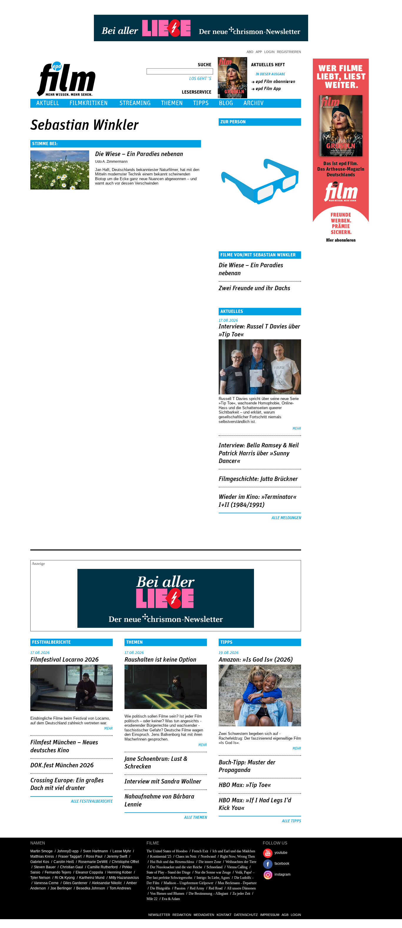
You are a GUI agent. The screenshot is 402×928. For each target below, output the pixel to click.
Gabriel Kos (39, 862)
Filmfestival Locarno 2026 (64, 660)
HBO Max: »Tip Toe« (245, 785)
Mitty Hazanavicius (124, 878)
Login (269, 52)
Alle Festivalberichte (92, 801)
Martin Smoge (41, 851)
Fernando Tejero (58, 872)
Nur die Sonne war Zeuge (213, 872)
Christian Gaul (71, 867)
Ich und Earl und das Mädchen (233, 851)
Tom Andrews (120, 888)
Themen (172, 103)
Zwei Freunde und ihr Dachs (254, 288)
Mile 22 (152, 899)
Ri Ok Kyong (65, 878)
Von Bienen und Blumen (167, 894)
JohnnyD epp (68, 851)
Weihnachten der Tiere (240, 862)
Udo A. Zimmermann (111, 162)
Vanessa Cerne (46, 883)
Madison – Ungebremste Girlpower (188, 883)
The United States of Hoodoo (167, 851)
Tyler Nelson (40, 878)
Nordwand (208, 856)
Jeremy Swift (117, 856)
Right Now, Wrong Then (237, 856)
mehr (297, 428)
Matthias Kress (42, 856)
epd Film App (268, 88)
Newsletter (159, 915)
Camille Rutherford (102, 867)
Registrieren (289, 52)
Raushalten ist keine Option (160, 660)
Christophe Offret (125, 862)
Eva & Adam (171, 899)
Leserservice (196, 92)
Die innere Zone (210, 862)
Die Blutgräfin (160, 888)
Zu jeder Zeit (241, 894)
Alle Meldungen (286, 518)
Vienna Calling (237, 867)
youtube (281, 853)
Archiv (253, 103)
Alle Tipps (291, 821)
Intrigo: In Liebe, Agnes (213, 878)
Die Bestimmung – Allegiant (208, 894)
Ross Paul (94, 856)
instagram (282, 874)
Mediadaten (204, 915)
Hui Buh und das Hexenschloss (172, 862)
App (259, 52)
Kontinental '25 (160, 856)
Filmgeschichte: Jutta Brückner (258, 479)
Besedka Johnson (90, 888)
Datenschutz (246, 915)
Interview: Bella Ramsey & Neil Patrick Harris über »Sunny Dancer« (259, 453)
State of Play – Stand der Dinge (168, 872)
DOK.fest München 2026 (62, 765)
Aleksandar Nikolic (107, 883)
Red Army (197, 888)
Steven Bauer (45, 867)
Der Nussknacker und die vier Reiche (176, 867)
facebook (282, 863)
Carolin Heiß (64, 862)
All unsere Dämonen (241, 888)
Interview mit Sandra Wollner (162, 781)
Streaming (135, 103)
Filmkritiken (88, 103)
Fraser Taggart (70, 856)
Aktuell (47, 103)
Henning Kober (119, 872)
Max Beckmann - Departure (237, 883)
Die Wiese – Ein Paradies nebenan (139, 154)
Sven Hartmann (95, 851)
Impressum (269, 915)
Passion (180, 888)
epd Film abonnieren (275, 81)
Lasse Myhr (121, 851)
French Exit (200, 851)
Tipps (201, 103)
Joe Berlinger (61, 888)
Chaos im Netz (186, 856)
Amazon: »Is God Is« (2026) (256, 660)
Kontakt (224, 915)
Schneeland (214, 867)
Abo (250, 52)
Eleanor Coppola (89, 872)
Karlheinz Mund (91, 878)
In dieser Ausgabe (270, 74)
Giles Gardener (75, 883)
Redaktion (181, 915)
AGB (285, 915)
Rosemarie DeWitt (92, 862)
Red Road (215, 888)
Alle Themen (195, 818)
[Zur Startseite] (66, 94)
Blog (226, 103)
